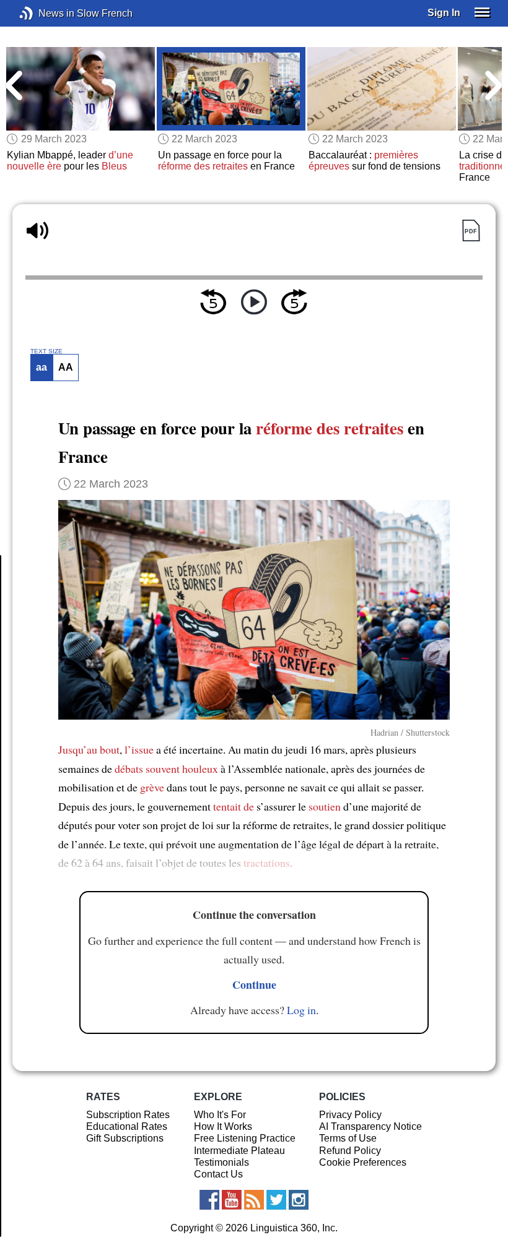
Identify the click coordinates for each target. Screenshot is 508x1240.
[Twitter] (276, 1200)
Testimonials (221, 1162)
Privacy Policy (350, 1114)
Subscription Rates (128, 1114)
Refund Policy (350, 1150)
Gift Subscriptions (125, 1138)
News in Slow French (44, 13)
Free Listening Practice (245, 1138)
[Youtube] (232, 1200)
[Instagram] (299, 1200)
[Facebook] (209, 1200)
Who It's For (220, 1114)
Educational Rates (126, 1126)
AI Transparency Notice (370, 1126)
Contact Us (218, 1174)
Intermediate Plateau (239, 1150)
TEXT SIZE (46, 351)
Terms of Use (348, 1138)
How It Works (223, 1126)
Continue (254, 984)
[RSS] (254, 1200)
